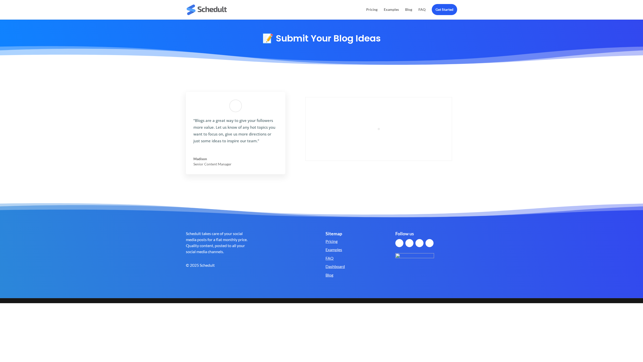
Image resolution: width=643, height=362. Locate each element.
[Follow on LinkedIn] (419, 243)
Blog (408, 10)
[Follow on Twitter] (409, 243)
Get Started (444, 9)
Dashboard (335, 266)
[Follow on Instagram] (429, 243)
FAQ (421, 10)
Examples (391, 10)
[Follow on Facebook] (399, 243)
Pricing (372, 10)
